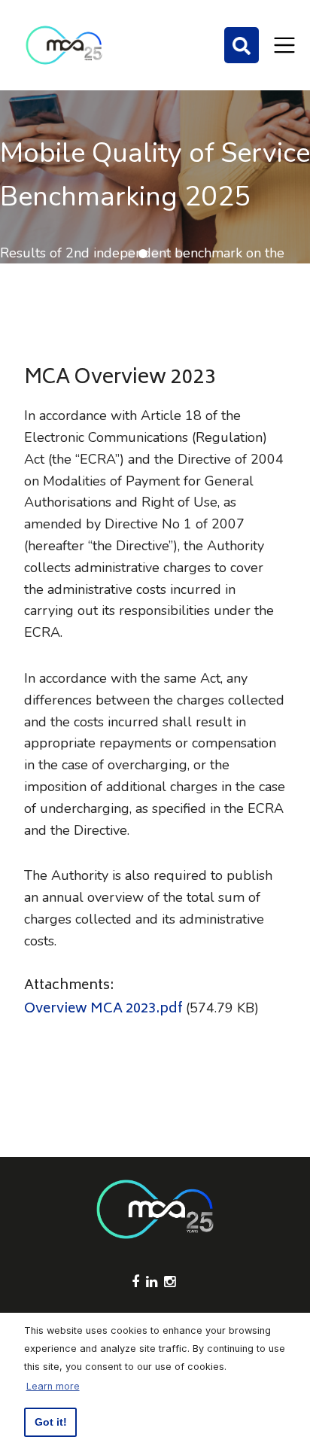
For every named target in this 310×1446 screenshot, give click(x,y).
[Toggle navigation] (284, 45)
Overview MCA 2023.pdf (103, 1009)
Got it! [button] (51, 1422)
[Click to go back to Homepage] (64, 45)
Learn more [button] (53, 1386)
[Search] (241, 45)
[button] (130, 253)
